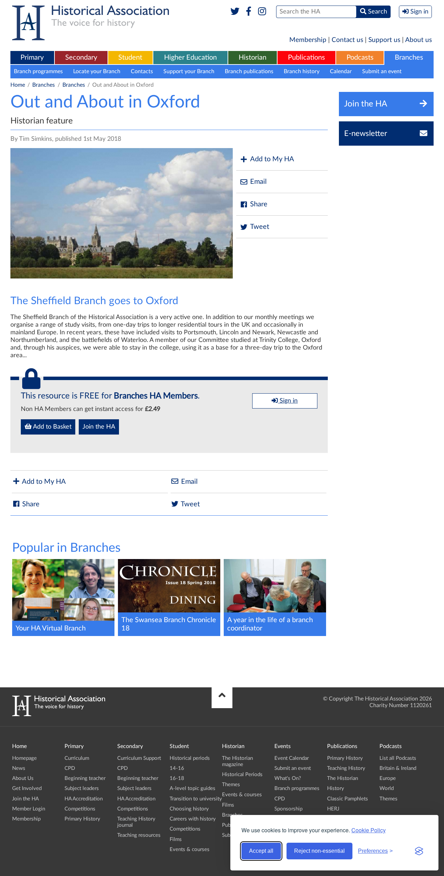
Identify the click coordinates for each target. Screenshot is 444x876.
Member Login (28, 808)
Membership (307, 40)
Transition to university (196, 798)
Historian (252, 57)
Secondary (81, 57)
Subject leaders (82, 788)
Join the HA (99, 427)
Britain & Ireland (397, 768)
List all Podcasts (397, 758)
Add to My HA (272, 159)
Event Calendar (291, 758)
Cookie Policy (368, 830)
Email (258, 181)
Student (130, 57)
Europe (387, 778)
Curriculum (77, 758)
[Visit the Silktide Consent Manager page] (419, 851)
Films (176, 839)
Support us (384, 40)
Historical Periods (242, 774)
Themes (231, 784)
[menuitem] (32, 58)
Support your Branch (188, 71)
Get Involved (27, 788)
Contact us (347, 40)
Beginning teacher (85, 778)
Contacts (142, 71)
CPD (70, 768)
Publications (306, 57)
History (335, 788)
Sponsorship (288, 808)
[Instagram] (262, 11)
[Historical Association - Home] (58, 714)
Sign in (288, 401)
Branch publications (249, 71)
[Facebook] (248, 11)
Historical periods (190, 758)
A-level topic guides (192, 788)
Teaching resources (139, 835)
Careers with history (193, 819)
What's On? (287, 778)
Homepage (24, 758)
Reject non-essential (319, 851)
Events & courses (190, 849)
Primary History (82, 819)
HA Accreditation (84, 798)
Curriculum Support (139, 758)
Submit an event (382, 71)
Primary (32, 57)
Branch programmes (38, 71)
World (386, 788)
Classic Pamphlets (347, 798)
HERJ (333, 808)
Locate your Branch (96, 71)
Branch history (301, 71)
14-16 (177, 768)
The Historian (342, 778)
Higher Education (190, 57)
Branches (409, 57)
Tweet (259, 226)
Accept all (261, 851)
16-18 (177, 778)
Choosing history (189, 808)
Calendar (341, 71)
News (18, 768)
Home (17, 85)
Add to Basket (51, 427)
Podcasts (360, 57)
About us (418, 40)
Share (258, 204)
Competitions (80, 808)
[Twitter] (235, 11)
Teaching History (346, 768)
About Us (23, 778)
